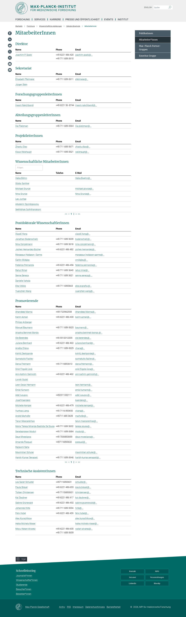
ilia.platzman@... (83, 126)
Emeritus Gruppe (147, 56)
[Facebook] (10, 33)
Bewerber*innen (23, 594)
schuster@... (81, 482)
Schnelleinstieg (26, 570)
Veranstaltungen (157, 577)
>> (79, 214)
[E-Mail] (10, 64)
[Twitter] (10, 52)
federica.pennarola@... (86, 265)
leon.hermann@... (83, 384)
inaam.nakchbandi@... (86, 105)
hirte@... (79, 508)
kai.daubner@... (82, 497)
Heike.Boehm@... (83, 178)
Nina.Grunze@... (83, 194)
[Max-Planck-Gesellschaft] (20, 607)
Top (23, 559)
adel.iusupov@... (83, 395)
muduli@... (80, 431)
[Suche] (170, 7)
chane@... (80, 348)
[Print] (10, 70)
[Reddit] (10, 45)
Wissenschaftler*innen (27, 580)
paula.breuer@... (83, 487)
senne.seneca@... (83, 275)
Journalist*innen (24, 575)
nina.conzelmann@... (85, 244)
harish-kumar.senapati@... (87, 457)
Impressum (78, 607)
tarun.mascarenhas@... (86, 421)
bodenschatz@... (83, 239)
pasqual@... (81, 442)
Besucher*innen (23, 589)
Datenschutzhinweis (95, 607)
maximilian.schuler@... (86, 452)
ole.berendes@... (83, 338)
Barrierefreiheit (114, 607)
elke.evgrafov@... (83, 286)
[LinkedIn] (10, 39)
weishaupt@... (82, 152)
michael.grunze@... (84, 188)
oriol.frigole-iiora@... (85, 369)
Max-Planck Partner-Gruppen (150, 48)
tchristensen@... (83, 492)
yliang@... (80, 410)
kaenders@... (81, 400)
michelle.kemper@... (85, 405)
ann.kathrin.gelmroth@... (87, 374)
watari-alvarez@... (84, 528)
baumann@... (81, 327)
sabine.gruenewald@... (86, 502)
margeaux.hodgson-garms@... (89, 254)
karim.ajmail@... (83, 317)
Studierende (21, 584)
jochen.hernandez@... (85, 249)
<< (66, 214)
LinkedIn (132, 583)
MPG (157, 571)
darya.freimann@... (84, 364)
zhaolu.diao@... (82, 146)
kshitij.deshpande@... (85, 353)
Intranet (132, 577)
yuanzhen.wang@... (84, 291)
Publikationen (146, 33)
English (148, 7)
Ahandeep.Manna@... (85, 312)
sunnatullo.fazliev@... (85, 358)
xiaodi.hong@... (82, 234)
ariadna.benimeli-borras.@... (88, 332)
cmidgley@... (81, 260)
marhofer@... (81, 416)
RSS (69, 607)
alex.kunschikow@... (85, 518)
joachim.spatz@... (84, 55)
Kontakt (132, 571)
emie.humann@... (83, 390)
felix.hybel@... (82, 513)
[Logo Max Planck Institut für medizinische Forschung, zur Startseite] (66, 8)
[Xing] (10, 58)
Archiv (62, 607)
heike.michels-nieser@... (86, 523)
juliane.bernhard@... (84, 343)
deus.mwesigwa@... (84, 436)
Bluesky (157, 583)
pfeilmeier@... (81, 79)
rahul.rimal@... (82, 270)
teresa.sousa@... (83, 426)
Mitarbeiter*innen (148, 39)
